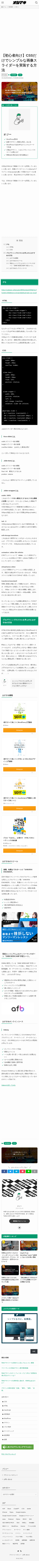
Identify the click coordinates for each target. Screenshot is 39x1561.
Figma (11, 1512)
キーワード (17, 1529)
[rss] (21, 1551)
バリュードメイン (7, 1536)
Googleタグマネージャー (26, 1515)
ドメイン (18, 1533)
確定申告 (15, 1543)
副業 (5, 1439)
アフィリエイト (6, 1529)
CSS (20, 75)
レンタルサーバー (7, 1540)
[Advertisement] (19, 29)
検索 (33, 1351)
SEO (30, 1519)
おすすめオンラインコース (18, 268)
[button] (4, 1171)
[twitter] (19, 1227)
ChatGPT (16, 1509)
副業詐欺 (32, 1540)
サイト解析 (26, 1529)
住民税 (17, 1540)
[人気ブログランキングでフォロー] (18, 1449)
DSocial (4, 1512)
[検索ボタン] (36, 2)
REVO (24, 1519)
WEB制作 (13, 75)
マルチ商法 (29, 1536)
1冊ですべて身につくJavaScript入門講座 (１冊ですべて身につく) (19, 799)
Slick (18, 1522)
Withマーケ (5, 1526)
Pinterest (10, 1519)
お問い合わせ (8, 1479)
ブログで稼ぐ (19, 1536)
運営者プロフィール (19, 1221)
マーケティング (9, 1431)
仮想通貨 (7, 1435)
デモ (7, 244)
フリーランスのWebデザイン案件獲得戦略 (15, 1368)
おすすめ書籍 (14, 258)
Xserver (23, 1526)
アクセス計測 (32, 1526)
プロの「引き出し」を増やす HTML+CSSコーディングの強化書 (18, 839)
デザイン (7, 1422)
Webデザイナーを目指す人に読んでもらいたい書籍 (18, 1363)
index (4, 1519)
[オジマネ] (19, 2)
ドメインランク (27, 1533)
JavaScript (7, 1410)
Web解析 (31, 1522)
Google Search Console (9, 1515)
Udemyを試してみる (8, 1085)
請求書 (22, 1543)
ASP (3, 1509)
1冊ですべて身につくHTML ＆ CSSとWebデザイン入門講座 (19, 760)
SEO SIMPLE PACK (8, 1522)
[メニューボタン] (2, 2)
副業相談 (24, 1540)
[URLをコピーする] (34, 1171)
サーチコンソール (7, 1533)
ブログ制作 (7, 1427)
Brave (9, 1509)
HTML (12, 247)
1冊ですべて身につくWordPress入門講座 (17, 722)
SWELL (24, 1522)
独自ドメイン (6, 1543)
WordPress (7, 1418)
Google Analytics (21, 1512)
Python (18, 1519)
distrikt (29, 1509)
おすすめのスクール (16, 261)
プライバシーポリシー (11, 1475)
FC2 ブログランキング (9, 1454)
